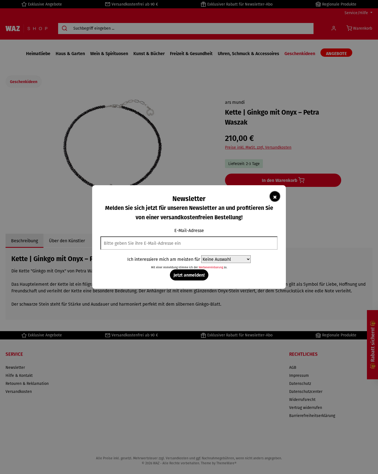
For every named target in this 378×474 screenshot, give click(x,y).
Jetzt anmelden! (189, 274)
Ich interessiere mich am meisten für (163, 259)
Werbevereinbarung (211, 267)
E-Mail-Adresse (189, 230)
